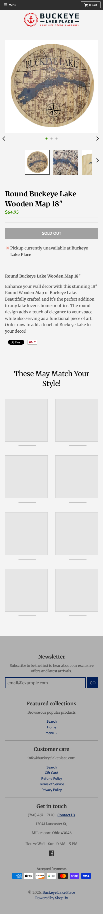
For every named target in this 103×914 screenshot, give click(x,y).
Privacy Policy (52, 790)
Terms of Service (51, 784)
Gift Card (51, 772)
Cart (93, 5)
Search (51, 721)
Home (51, 727)
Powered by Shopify (51, 898)
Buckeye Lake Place (58, 892)
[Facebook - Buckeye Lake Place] (51, 853)
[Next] (97, 138)
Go (93, 683)
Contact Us (66, 815)
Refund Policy (51, 778)
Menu (50, 733)
